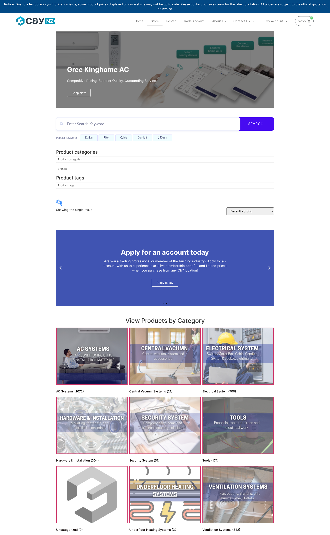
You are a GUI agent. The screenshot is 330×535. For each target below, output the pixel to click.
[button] (60, 268)
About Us (219, 21)
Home (139, 21)
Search (256, 124)
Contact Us (241, 21)
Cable (123, 137)
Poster (171, 21)
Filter (106, 137)
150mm (162, 137)
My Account (274, 21)
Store (155, 21)
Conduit (142, 137)
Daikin (89, 137)
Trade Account (194, 21)
